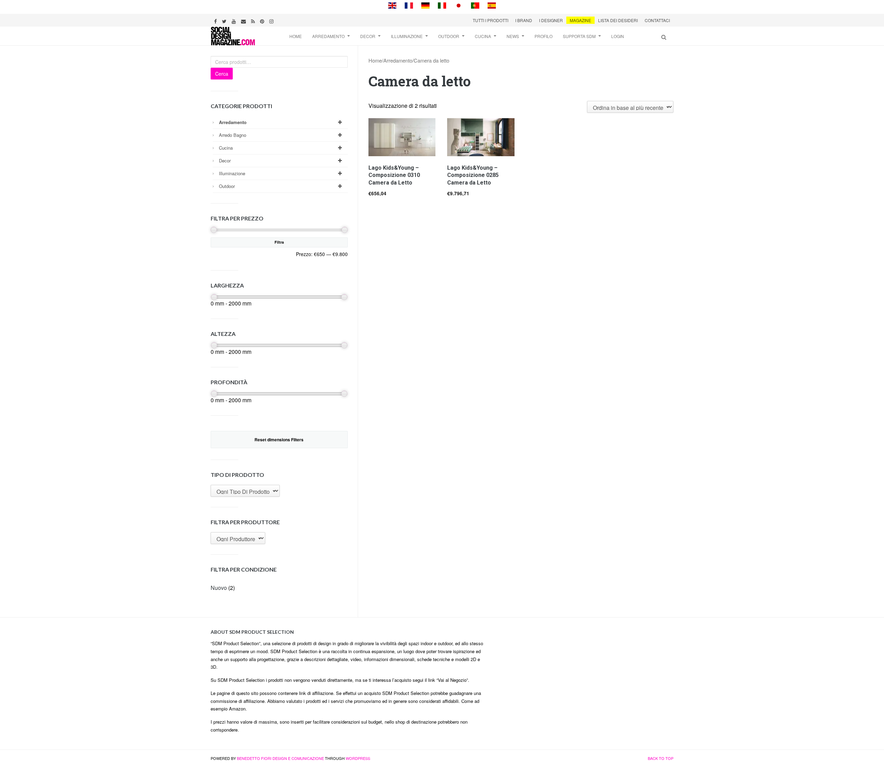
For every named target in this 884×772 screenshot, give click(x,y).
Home (295, 36)
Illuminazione (407, 36)
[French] (409, 5)
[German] (425, 5)
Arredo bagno (232, 135)
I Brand (523, 20)
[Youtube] (235, 20)
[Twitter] (225, 20)
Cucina (483, 36)
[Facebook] (216, 20)
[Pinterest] (263, 20)
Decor (367, 36)
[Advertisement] (583, 676)
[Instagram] (272, 20)
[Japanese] (458, 5)
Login (617, 36)
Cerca (221, 73)
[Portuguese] (475, 5)
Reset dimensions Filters (279, 439)
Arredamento (328, 36)
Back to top (660, 758)
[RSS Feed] (254, 20)
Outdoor (448, 36)
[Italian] (442, 5)
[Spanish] (491, 5)
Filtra (279, 242)
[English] (392, 5)
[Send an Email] (244, 20)
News (513, 36)
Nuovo (219, 588)
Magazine (580, 20)
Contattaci (657, 20)
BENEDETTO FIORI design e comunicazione (280, 758)
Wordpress (358, 758)
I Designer (551, 20)
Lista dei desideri (618, 20)
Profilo (543, 36)
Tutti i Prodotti (490, 20)
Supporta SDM (579, 36)
